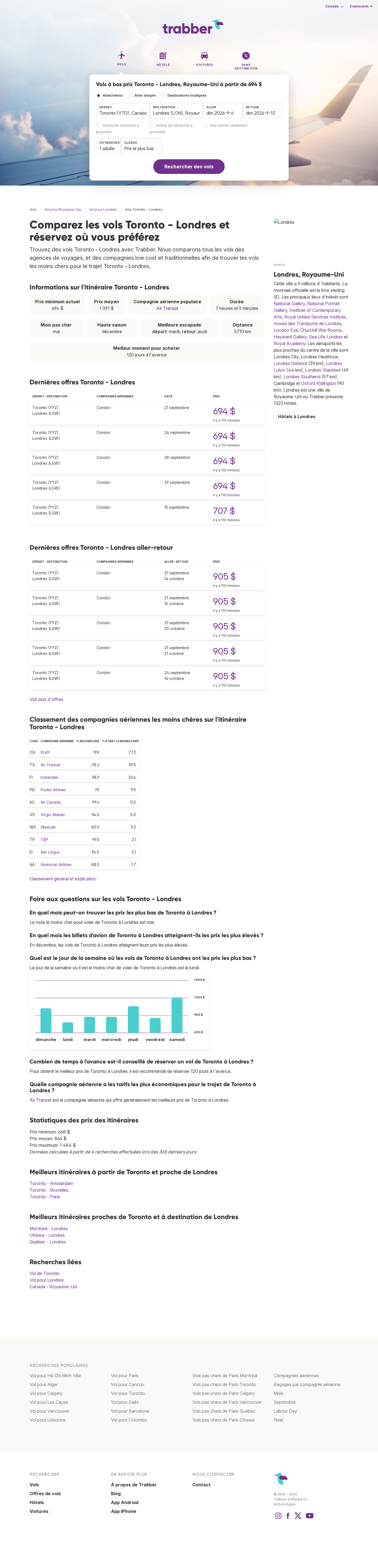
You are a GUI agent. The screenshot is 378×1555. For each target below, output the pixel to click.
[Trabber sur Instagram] (278, 1518)
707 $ (224, 510)
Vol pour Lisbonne (48, 1420)
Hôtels (37, 1502)
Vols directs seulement (228, 126)
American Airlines (56, 864)
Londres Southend (301, 376)
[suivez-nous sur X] (298, 1518)
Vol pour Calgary (46, 1393)
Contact (201, 1484)
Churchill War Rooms (321, 330)
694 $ (224, 411)
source (279, 265)
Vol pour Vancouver (49, 1411)
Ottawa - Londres (47, 1235)
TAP (44, 839)
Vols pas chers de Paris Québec (223, 1411)
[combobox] (123, 110)
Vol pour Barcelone (130, 1411)
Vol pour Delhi (125, 1402)
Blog (116, 1493)
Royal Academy (289, 343)
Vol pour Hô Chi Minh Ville (55, 1375)
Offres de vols (45, 1493)
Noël (278, 1420)
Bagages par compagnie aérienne (307, 1384)
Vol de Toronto (44, 1273)
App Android (124, 1502)
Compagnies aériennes (296, 1375)
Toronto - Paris (45, 1196)
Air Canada (51, 802)
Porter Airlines (53, 789)
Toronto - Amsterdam (51, 1183)
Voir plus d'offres (46, 699)
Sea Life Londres (326, 337)
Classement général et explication (63, 878)
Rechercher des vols (189, 166)
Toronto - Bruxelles (49, 1190)
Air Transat (167, 308)
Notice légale (285, 1504)
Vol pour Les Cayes (49, 1402)
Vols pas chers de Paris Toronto (224, 1384)
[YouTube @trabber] (309, 1518)
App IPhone (123, 1511)
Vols (34, 1484)
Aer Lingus (50, 852)
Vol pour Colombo (129, 1420)
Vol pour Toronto (128, 1393)
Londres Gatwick (290, 363)
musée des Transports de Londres (307, 323)
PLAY (45, 752)
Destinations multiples (186, 95)
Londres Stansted (322, 370)
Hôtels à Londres (296, 416)
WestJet (48, 827)
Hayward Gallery (290, 337)
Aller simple (145, 95)
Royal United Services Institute (315, 317)
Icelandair (49, 777)
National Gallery (289, 303)
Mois (278, 1393)
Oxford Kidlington (318, 383)
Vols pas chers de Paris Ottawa (223, 1420)
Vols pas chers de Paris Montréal (224, 1375)
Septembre (285, 1402)
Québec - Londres (48, 1242)
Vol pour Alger (44, 1384)
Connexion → (361, 6)
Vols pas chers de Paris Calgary (223, 1393)
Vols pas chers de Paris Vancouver (227, 1402)
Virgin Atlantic (53, 814)
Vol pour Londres (47, 1280)
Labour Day (285, 1411)
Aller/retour (113, 95)
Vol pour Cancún (127, 1384)
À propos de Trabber (134, 1484)
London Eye (286, 330)
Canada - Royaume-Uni (53, 1286)
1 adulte (107, 148)
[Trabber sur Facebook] (288, 1518)
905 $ (224, 576)
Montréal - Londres (49, 1228)
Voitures (39, 1511)
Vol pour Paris (125, 1375)
